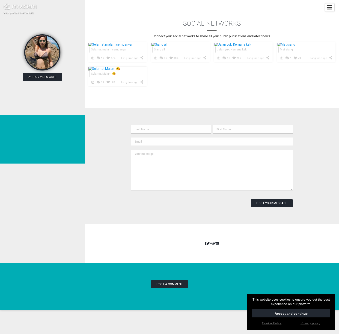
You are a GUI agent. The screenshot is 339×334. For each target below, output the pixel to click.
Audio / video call (42, 77)
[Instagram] (211, 244)
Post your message (271, 203)
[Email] (217, 244)
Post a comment (170, 284)
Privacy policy (310, 323)
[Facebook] (205, 244)
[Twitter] (208, 244)
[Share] (142, 58)
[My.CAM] (214, 244)
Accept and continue (291, 313)
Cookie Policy (272, 323)
